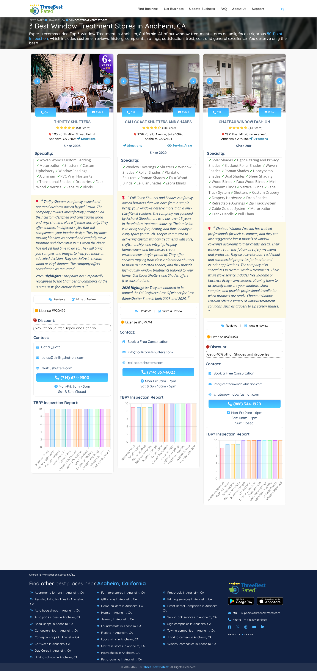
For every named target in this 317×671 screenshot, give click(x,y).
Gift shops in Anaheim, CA (118, 599)
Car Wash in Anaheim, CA (52, 644)
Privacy (234, 634)
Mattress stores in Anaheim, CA (122, 646)
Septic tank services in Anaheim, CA (191, 617)
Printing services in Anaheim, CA (189, 599)
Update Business (202, 9)
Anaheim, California (121, 583)
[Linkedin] (262, 627)
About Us (239, 9)
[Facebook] (229, 627)
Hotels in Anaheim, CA (116, 613)
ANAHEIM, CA (57, 20)
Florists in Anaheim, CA (116, 633)
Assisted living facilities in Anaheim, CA (56, 601)
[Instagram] (245, 627)
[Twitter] (237, 627)
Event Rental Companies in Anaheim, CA (190, 608)
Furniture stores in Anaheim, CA (122, 593)
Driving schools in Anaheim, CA (55, 657)
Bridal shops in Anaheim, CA (53, 624)
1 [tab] (66, 102)
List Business (174, 9)
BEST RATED (37, 20)
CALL (47, 112)
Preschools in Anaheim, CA (185, 593)
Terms (249, 634)
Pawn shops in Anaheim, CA (120, 653)
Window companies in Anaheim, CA (191, 644)
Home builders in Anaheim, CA (121, 606)
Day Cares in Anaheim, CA (52, 650)
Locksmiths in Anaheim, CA (119, 639)
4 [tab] (77, 102)
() (83, 128)
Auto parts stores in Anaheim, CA (57, 617)
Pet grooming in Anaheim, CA (121, 659)
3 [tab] (73, 102)
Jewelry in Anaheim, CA (117, 619)
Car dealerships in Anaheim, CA (56, 630)
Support (258, 9)
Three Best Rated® (156, 667)
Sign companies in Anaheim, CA (188, 624)
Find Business (148, 9)
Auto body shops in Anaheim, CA (57, 610)
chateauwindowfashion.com (236, 394)
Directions (88, 139)
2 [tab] (70, 102)
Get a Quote (51, 347)
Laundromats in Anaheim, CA (120, 626)
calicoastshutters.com (145, 362)
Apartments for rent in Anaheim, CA (59, 593)
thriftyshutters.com (57, 368)
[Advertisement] (158, 539)
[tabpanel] (72, 83)
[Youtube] (254, 627)
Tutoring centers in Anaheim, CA (189, 637)
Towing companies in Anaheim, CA (190, 630)
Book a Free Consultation (147, 341)
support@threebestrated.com (260, 613)
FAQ (223, 9)
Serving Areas (183, 146)
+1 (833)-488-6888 (255, 619)
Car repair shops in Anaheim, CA (56, 637)
